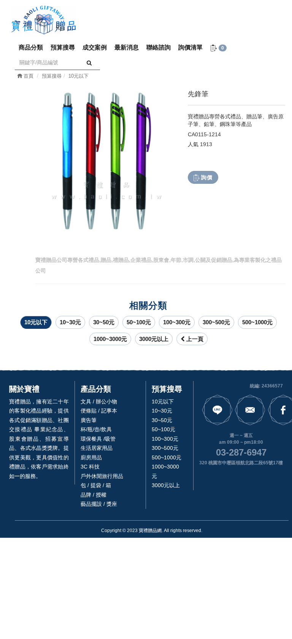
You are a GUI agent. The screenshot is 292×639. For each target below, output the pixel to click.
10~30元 (70, 322)
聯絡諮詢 (158, 47)
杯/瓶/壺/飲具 (96, 429)
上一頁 (194, 339)
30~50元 (103, 322)
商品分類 (31, 47)
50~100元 (139, 322)
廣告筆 (89, 420)
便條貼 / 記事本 (99, 411)
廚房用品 (91, 457)
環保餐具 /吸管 (98, 439)
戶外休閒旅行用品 (102, 476)
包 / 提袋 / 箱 (96, 485)
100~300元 (176, 322)
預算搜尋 (63, 47)
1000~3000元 (110, 339)
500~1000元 (257, 322)
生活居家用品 (97, 448)
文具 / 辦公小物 (99, 401)
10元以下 (36, 322)
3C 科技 (90, 467)
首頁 (27, 76)
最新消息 (126, 47)
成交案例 (95, 47)
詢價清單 (190, 47)
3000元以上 (153, 339)
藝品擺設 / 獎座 (99, 504)
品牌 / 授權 (93, 495)
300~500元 (216, 322)
